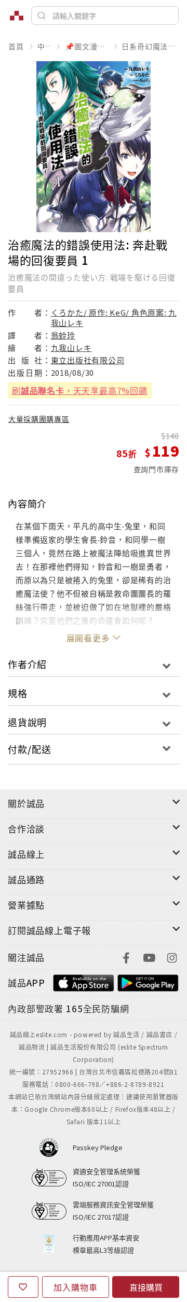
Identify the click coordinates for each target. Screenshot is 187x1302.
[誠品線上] (16, 15)
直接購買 (146, 1287)
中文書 (44, 46)
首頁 (16, 46)
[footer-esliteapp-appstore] (83, 981)
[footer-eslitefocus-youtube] (149, 956)
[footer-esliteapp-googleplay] (148, 981)
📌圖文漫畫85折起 (86, 46)
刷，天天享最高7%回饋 (80, 390)
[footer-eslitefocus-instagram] (172, 956)
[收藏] (23, 1287)
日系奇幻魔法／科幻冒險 (150, 46)
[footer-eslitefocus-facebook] (126, 956)
